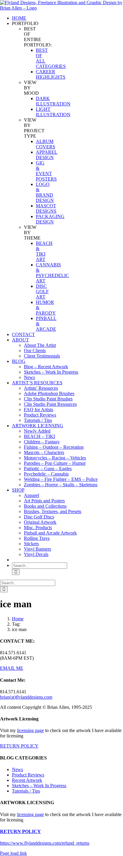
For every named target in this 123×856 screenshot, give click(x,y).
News (17, 769)
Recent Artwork (27, 780)
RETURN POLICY (19, 745)
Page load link (13, 853)
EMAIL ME (11, 668)
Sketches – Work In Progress (39, 785)
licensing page (30, 730)
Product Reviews (28, 774)
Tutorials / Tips (26, 790)
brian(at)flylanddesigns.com (26, 697)
